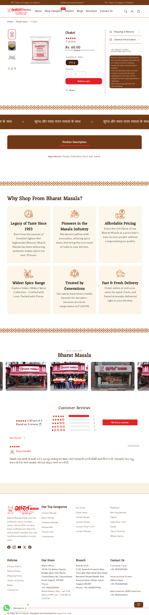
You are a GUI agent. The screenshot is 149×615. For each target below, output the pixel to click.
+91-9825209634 (50, 587)
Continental (48, 536)
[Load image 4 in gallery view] (12, 68)
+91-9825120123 (118, 595)
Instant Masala (49, 513)
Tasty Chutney (117, 531)
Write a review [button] (119, 422)
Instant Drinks (83, 522)
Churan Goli (47, 532)
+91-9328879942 (92, 587)
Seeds (113, 526)
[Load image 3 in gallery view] (12, 57)
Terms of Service (15, 580)
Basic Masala (48, 517)
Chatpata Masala (50, 522)
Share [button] (72, 90)
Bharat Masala (22, 613)
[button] (126, 11)
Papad (113, 517)
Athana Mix (47, 527)
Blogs (10, 585)
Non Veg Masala (118, 512)
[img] (15, 446)
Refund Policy (14, 571)
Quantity (69, 69)
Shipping (77, 50)
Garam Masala (83, 517)
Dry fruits (80, 507)
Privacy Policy (14, 566)
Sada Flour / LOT (118, 522)
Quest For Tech (64, 613)
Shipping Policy (14, 576)
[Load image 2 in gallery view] (12, 46)
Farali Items (22, 21)
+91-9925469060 (118, 584)
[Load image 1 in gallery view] (12, 34)
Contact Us (13, 590)
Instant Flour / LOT (85, 526)
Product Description (74, 142)
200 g (72, 62)
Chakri (34, 21)
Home (10, 21)
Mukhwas (115, 507)
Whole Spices (117, 536)
